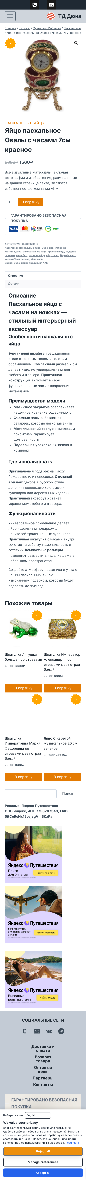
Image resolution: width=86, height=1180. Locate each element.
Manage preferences (43, 1162)
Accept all (43, 1173)
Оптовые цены (43, 1069)
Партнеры (43, 1078)
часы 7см (21, 255)
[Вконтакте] (49, 1031)
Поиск (67, 793)
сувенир (10, 255)
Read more (72, 1142)
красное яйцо (56, 251)
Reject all (43, 1151)
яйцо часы (37, 259)
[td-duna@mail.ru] (51, 5)
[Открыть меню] (10, 16)
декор (17, 251)
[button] (76, 43)
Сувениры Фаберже (54, 247)
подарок (71, 251)
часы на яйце (37, 255)
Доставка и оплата (43, 1048)
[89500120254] (35, 5)
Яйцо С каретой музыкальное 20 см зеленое (60, 743)
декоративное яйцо (34, 251)
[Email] (37, 1031)
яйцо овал (52, 255)
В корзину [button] (23, 688)
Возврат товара (43, 1059)
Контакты (43, 1084)
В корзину (30, 202)
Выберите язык (13, 1115)
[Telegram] (61, 1031)
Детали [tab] (13, 283)
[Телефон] (25, 1031)
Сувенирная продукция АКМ (31, 262)
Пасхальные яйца (25, 123)
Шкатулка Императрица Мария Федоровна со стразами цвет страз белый (23, 748)
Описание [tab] (15, 275)
